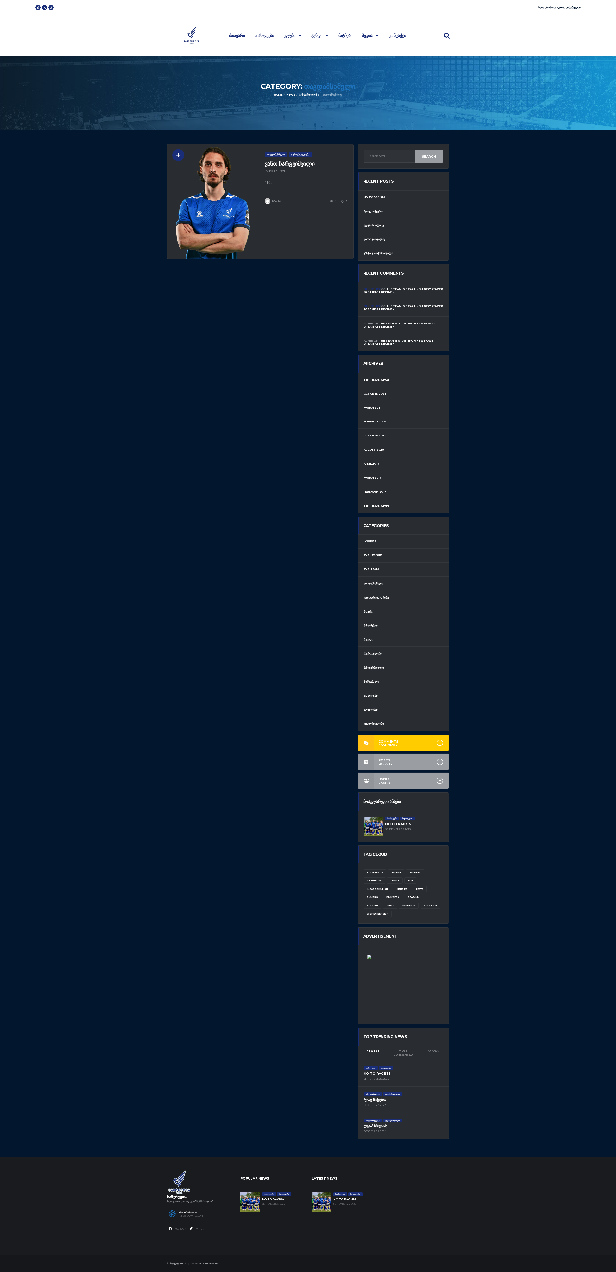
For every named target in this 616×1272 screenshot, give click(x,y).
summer (372, 905)
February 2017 (375, 491)
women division (377, 913)
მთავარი (237, 35)
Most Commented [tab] (403, 1052)
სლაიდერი (371, 709)
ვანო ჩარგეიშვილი (289, 163)
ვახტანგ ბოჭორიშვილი (378, 253)
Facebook (179, 1228)
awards (415, 872)
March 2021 (372, 407)
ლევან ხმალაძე (374, 225)
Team (390, 905)
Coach (395, 880)
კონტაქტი (397, 35)
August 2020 (374, 449)
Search (429, 156)
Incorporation (377, 889)
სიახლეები (264, 35)
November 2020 (376, 421)
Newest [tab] (372, 1050)
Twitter (199, 1228)
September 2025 (376, 379)
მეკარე (368, 611)
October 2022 (375, 393)
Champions (374, 880)
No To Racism (374, 197)
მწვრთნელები (373, 653)
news (419, 889)
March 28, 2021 (275, 171)
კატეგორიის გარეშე (376, 597)
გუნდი (316, 35)
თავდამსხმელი (373, 583)
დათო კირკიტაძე (374, 239)
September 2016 (376, 505)
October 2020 (375, 435)
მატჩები (345, 35)
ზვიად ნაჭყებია (373, 211)
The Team (371, 569)
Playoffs (392, 897)
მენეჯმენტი (371, 625)
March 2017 (372, 477)
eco (410, 880)
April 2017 (371, 463)
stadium (413, 897)
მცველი (368, 639)
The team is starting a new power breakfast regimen (403, 290)
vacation (430, 905)
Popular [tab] (433, 1050)
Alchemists (375, 872)
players (372, 897)
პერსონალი (371, 681)
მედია (367, 35)
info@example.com (191, 1216)
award (396, 872)
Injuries (370, 541)
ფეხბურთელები (374, 723)
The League (373, 555)
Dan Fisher (372, 289)
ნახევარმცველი (374, 667)
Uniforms (408, 905)
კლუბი (289, 35)
